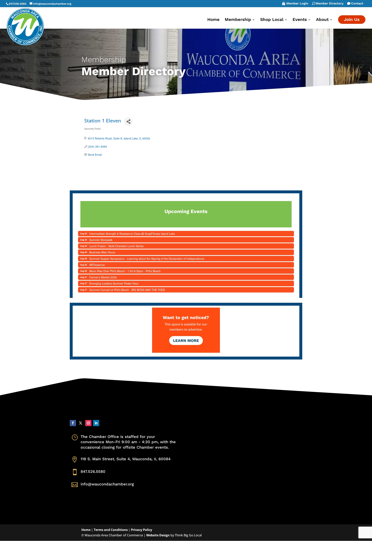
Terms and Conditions (111, 530)
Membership (238, 20)
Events (300, 20)
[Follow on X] (81, 423)
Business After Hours (102, 252)
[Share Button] (128, 121)
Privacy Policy (141, 530)
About (322, 20)
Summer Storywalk (100, 240)
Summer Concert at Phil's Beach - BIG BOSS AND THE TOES (127, 290)
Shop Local (271, 20)
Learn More (186, 340)
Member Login (297, 3)
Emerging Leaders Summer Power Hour (114, 283)
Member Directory (330, 3)
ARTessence (97, 265)
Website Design (158, 535)
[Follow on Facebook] (73, 423)
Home (213, 20)
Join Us (352, 19)
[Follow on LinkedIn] (96, 423)
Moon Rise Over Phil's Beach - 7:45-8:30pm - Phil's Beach (125, 271)
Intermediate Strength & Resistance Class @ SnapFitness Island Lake (132, 234)
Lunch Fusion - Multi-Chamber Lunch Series (116, 246)
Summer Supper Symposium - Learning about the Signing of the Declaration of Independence (146, 259)
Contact (357, 3)
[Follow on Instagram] (88, 423)
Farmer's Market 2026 (103, 277)
